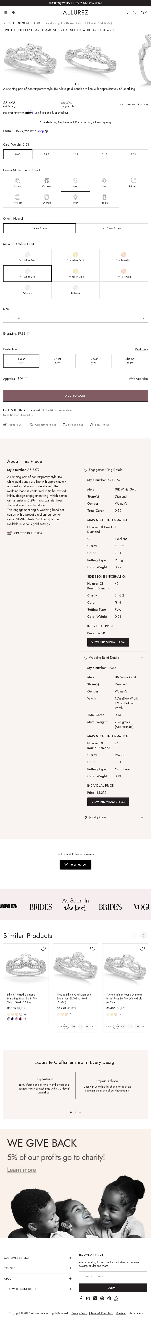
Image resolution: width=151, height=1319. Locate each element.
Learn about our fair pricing (134, 104)
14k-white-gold (8, 1014)
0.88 (73, 1026)
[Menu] (6, 12)
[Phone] (14, 12)
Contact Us (27, 415)
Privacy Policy (79, 1313)
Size (6, 309)
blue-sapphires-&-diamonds (12, 1018)
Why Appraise (138, 378)
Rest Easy (141, 349)
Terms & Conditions (102, 1313)
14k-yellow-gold (12, 1014)
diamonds (8, 1018)
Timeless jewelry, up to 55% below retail (75, 3)
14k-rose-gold (16, 1014)
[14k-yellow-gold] (12, 1014)
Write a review (75, 864)
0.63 (66, 1026)
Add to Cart (75, 396)
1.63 (87, 1026)
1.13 (80, 1026)
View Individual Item (108, 642)
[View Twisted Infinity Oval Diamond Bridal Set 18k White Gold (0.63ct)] (75, 966)
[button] (75, 333)
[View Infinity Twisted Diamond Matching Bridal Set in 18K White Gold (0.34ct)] (26, 966)
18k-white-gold (20, 1014)
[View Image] (40, 907)
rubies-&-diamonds (20, 1018)
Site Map (121, 1313)
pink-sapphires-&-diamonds (16, 1018)
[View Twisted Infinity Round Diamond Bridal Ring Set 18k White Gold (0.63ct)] (125, 966)
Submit (113, 1288)
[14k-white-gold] (8, 1014)
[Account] (134, 12)
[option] (17, 154)
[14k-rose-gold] (16, 1014)
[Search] (126, 12)
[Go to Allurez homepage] (75, 12)
